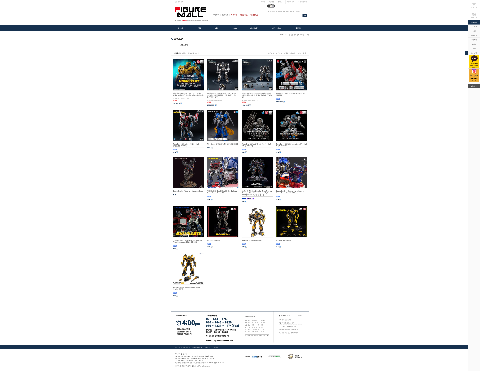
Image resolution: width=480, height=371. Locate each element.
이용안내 (185, 347)
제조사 (292, 53)
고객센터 (215, 347)
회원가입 (271, 2)
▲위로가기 (474, 86)
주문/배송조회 (302, 2)
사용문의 (474, 35)
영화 (298, 35)
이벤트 (474, 48)
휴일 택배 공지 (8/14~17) (286, 323)
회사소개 (177, 347)
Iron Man (279, 11)
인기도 (299, 53)
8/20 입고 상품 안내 (285, 319)
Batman (292, 11)
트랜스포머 (305, 35)
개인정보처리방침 (196, 347)
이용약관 (207, 347)
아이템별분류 (290, 35)
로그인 (263, 2)
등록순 (305, 53)
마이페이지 (290, 2)
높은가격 (279, 53)
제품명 (286, 53)
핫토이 (298, 11)
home (282, 35)
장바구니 (281, 2)
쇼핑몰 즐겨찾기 (178, 2)
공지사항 (474, 26)
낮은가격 (271, 53)
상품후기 (474, 40)
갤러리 (474, 44)
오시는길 (474, 53)
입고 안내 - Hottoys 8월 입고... (288, 326)
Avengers (286, 11)
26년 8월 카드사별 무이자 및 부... (289, 329)
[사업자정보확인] (219, 358)
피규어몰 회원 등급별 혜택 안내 (288, 332)
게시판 (474, 31)
